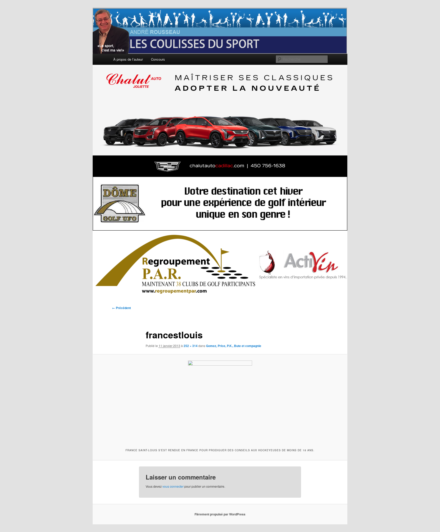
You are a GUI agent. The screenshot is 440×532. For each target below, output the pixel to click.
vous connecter (173, 486)
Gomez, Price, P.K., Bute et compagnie (233, 345)
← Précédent (121, 307)
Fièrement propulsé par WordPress (220, 514)
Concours (158, 59)
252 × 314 (191, 345)
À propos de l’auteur (128, 59)
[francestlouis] (220, 401)
